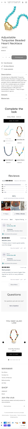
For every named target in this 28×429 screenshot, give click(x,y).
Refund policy (6, 380)
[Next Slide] (25, 205)
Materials (5, 98)
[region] (14, 205)
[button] (14, 185)
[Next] (25, 342)
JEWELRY (4, 391)
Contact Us (5, 375)
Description (6, 74)
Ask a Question (15, 306)
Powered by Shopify (19, 412)
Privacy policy (13, 415)
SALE (3, 394)
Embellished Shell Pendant (14, 260)
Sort (11, 219)
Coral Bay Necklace (14, 348)
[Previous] (3, 342)
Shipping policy (14, 417)
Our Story (4, 372)
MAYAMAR (10, 412)
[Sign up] (24, 406)
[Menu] (2, 2)
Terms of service (21, 415)
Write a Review (21, 214)
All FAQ (4, 383)
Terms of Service (7, 377)
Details (4, 95)
